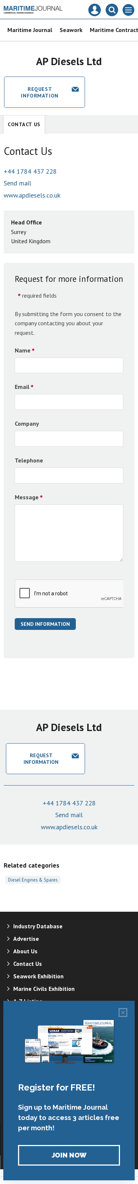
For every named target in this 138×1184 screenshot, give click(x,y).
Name (23, 350)
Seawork (71, 29)
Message (27, 497)
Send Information (45, 624)
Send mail (17, 183)
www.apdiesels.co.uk (32, 195)
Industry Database (38, 926)
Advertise (26, 938)
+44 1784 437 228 (30, 171)
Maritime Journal (29, 29)
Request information (39, 92)
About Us (25, 951)
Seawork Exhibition (38, 976)
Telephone (29, 460)
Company (27, 423)
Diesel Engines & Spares (32, 880)
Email (22, 386)
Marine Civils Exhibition (44, 988)
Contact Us (24, 124)
